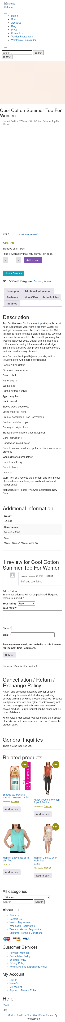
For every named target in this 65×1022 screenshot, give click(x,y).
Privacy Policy (17, 963)
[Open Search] (5, 47)
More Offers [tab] (31, 297)
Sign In (13, 980)
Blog (13, 26)
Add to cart (33, 260)
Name (7, 628)
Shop (14, 19)
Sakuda (8, 7)
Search (38, 52)
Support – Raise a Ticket (23, 990)
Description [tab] (13, 291)
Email (7, 634)
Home (14, 15)
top (40, 323)
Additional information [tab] (38, 291)
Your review (10, 607)
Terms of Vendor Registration (26, 929)
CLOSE (7, 57)
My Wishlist (16, 987)
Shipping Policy (18, 959)
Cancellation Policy (20, 956)
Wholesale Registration (24, 40)
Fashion (14, 121)
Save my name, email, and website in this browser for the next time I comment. (32, 646)
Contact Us (17, 33)
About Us (16, 22)
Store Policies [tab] (50, 297)
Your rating (10, 603)
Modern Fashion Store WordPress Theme (31, 1015)
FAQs (14, 29)
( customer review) (27, 234)
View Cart (15, 983)
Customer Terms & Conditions (26, 932)
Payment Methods (19, 952)
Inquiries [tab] (12, 303)
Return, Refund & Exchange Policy (28, 966)
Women (24, 121)
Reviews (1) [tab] (13, 297)
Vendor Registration (22, 36)
